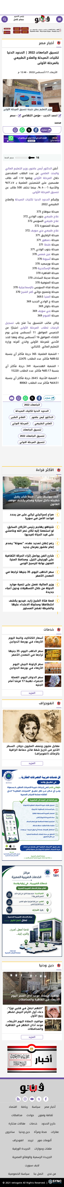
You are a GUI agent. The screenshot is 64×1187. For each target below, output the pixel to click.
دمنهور (46, 240)
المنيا (47, 296)
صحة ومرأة (40, 1131)
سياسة (36, 1106)
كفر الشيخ (27, 291)
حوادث (30, 1115)
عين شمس (44, 254)
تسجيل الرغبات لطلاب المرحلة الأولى (32, 325)
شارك (44, 130)
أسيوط (47, 258)
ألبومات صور (44, 1140)
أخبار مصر (49, 1106)
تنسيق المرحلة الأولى (46, 192)
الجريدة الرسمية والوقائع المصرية (32, 1157)
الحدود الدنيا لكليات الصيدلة (32, 199)
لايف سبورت (32, 1165)
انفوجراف (17, 1140)
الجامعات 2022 (32, 405)
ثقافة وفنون (45, 1115)
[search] (4, 19)
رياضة (24, 1106)
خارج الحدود (48, 1123)
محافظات (16, 1115)
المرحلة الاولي (20, 423)
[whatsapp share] (22, 130)
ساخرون (10, 1131)
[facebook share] (36, 130)
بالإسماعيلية (26, 287)
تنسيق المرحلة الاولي (32, 442)
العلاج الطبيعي (43, 423)
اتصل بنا (38, 1173)
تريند (30, 1140)
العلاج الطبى (18, 417)
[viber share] (11, 398)
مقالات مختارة (17, 1123)
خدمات (33, 1123)
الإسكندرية (44, 268)
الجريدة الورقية (21, 1148)
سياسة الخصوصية (18, 1173)
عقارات (55, 1131)
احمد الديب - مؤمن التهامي (40, 115)
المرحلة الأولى (43, 178)
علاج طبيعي (51, 216)
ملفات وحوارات (43, 1148)
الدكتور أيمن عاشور (40, 168)
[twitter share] (29, 130)
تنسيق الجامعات (32, 430)
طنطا (47, 244)
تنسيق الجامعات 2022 (32, 436)
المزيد (32, 693)
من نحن (51, 1173)
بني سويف (37, 230)
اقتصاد (13, 1106)
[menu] (59, 19)
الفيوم (47, 315)
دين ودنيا (24, 1131)
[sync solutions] (55, 1183)
